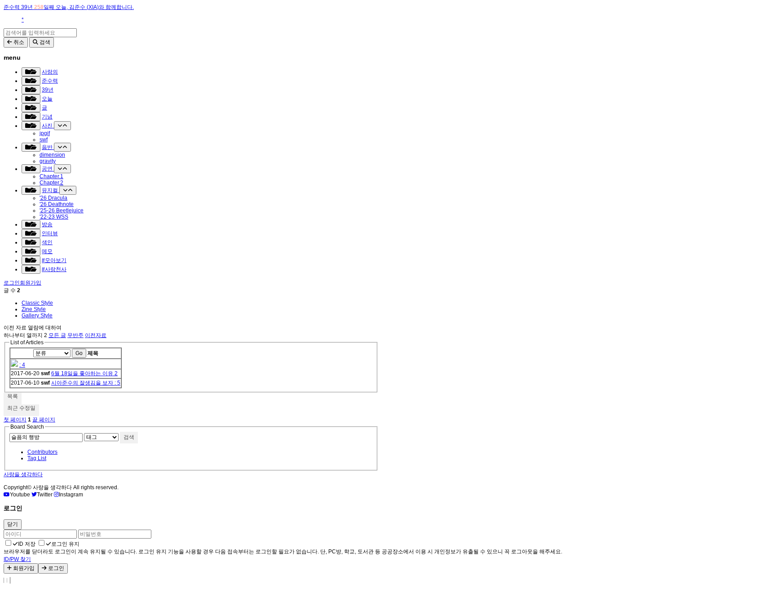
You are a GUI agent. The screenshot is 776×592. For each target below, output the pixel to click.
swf (44, 139)
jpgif (45, 133)
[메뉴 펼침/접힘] (31, 71)
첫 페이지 (15, 420)
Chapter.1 (51, 176)
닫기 (12, 524)
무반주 (75, 335)
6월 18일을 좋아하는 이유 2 (84, 373)
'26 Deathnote (57, 204)
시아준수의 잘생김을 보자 (83, 383)
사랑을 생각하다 (23, 474)
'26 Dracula (53, 198)
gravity (48, 161)
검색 (128, 437)
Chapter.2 (51, 183)
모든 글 (57, 335)
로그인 (12, 283)
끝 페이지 (43, 420)
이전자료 (95, 335)
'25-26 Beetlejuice (62, 210)
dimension (52, 155)
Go (79, 353)
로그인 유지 (65, 544)
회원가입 (30, 283)
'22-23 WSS (54, 217)
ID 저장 (26, 544)
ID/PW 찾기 (17, 559)
